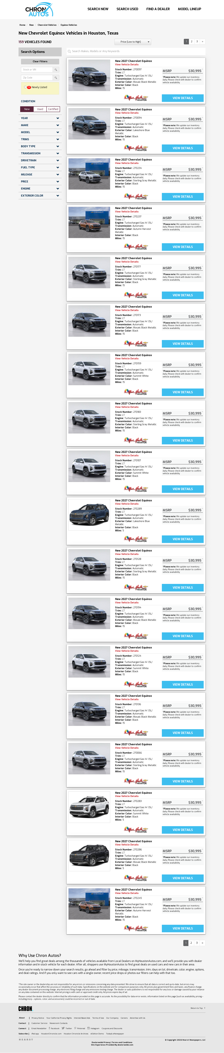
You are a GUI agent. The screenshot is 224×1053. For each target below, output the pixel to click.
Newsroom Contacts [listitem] (58, 1023)
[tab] (40, 101)
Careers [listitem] (124, 1018)
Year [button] (24, 118)
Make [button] (24, 125)
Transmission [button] (30, 153)
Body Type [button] (28, 146)
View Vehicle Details (127, 64)
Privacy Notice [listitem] (38, 1018)
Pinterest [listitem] (81, 1028)
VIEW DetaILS (183, 98)
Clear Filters (40, 61)
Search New (98, 9)
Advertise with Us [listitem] (137, 1018)
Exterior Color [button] (32, 195)
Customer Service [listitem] (39, 1023)
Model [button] (25, 132)
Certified (53, 109)
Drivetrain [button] (28, 160)
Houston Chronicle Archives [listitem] (76, 1034)
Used (40, 109)
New (27, 109)
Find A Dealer (158, 9)
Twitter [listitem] (69, 1028)
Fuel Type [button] (28, 167)
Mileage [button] (26, 174)
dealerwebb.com (125, 1045)
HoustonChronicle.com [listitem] (51, 1034)
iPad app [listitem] (35, 1034)
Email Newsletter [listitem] (39, 1028)
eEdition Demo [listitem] (97, 1034)
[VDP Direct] (136, 98)
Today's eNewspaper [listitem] (115, 1034)
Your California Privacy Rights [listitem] (59, 1018)
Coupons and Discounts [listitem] (112, 1028)
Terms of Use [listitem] (98, 1018)
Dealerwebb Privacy (101, 1042)
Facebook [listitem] (55, 1028)
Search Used (127, 9)
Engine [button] (25, 188)
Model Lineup (189, 9)
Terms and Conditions (122, 1042)
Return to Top (197, 1008)
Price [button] (24, 181)
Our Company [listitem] (112, 1018)
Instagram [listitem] (95, 1028)
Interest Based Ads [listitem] (82, 1018)
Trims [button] (25, 139)
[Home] (40, 9)
